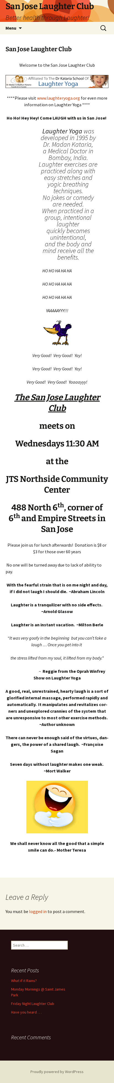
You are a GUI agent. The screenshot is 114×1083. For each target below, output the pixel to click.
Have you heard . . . (26, 1012)
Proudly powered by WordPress (57, 1071)
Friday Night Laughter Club (32, 1003)
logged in (38, 911)
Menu (11, 28)
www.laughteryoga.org (58, 98)
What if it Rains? (24, 980)
